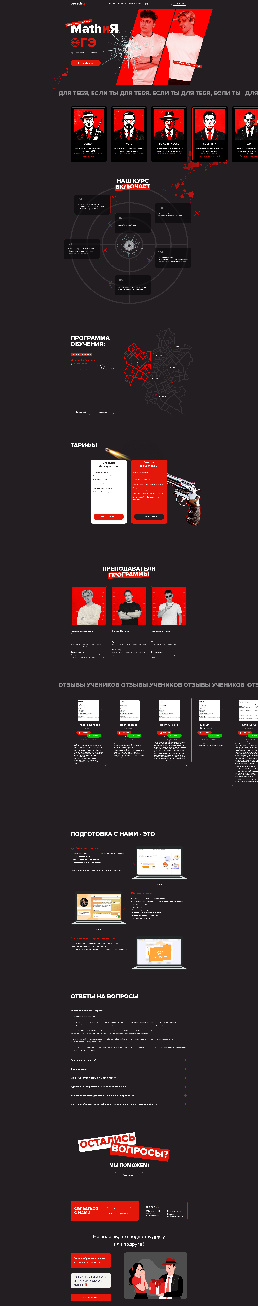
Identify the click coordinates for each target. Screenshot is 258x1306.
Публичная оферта (174, 1211)
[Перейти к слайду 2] (159, 884)
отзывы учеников (135, 4)
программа (122, 4)
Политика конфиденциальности (175, 1215)
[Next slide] (184, 863)
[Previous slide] (134, 863)
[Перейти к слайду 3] (161, 884)
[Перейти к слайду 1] (157, 884)
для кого (112, 4)
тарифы (146, 4)
